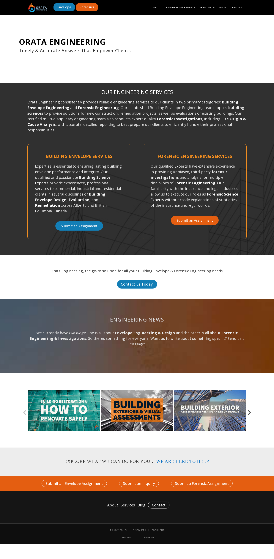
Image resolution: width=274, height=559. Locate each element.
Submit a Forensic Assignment (202, 483)
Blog (222, 7)
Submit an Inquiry (139, 483)
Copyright (158, 530)
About (157, 7)
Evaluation (79, 199)
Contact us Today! (137, 284)
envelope (64, 7)
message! (137, 344)
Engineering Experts (180, 7)
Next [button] (249, 410)
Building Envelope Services (79, 156)
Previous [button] (24, 410)
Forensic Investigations (179, 118)
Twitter (126, 537)
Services (205, 7)
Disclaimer (139, 530)
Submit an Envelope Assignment (74, 483)
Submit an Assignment (79, 226)
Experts (42, 182)
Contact (236, 7)
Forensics (87, 7)
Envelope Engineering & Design (145, 332)
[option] (64, 410)
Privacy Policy (118, 530)
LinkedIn (149, 537)
